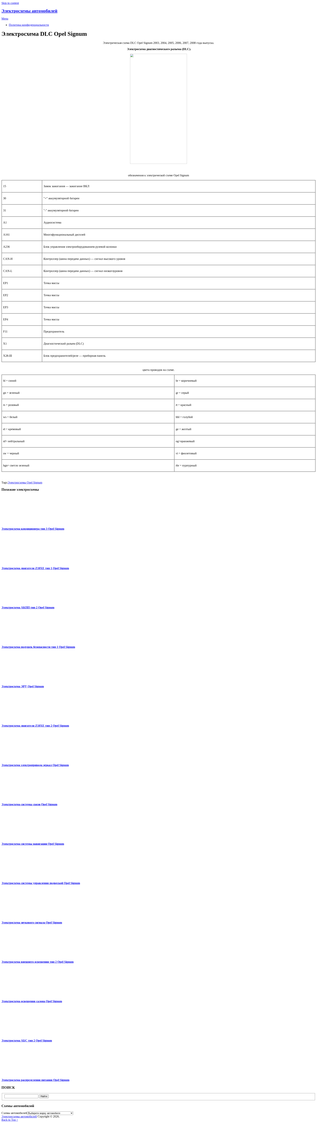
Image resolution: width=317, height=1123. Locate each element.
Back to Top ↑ (9, 1119)
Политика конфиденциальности (29, 24)
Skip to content (10, 3)
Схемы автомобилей (14, 1113)
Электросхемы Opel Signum (25, 482)
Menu (4, 18)
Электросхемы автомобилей (29, 10)
